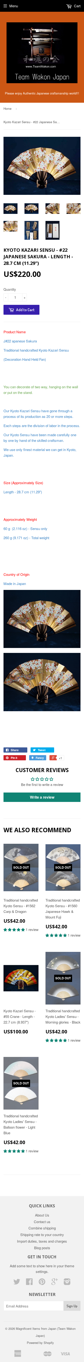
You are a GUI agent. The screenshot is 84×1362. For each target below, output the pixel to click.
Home (7, 108)
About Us (42, 1215)
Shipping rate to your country (42, 1234)
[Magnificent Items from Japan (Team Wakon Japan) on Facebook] (29, 1282)
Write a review (42, 797)
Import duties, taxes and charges (42, 1241)
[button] (15, 929)
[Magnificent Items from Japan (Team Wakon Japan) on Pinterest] (42, 1282)
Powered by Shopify (40, 1342)
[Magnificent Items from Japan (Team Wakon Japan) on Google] (54, 1282)
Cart (76, 5)
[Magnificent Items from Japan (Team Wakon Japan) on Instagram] (67, 1282)
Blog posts (42, 1247)
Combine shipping (42, 1227)
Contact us (42, 1221)
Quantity (10, 289)
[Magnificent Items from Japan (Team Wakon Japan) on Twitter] (16, 1282)
